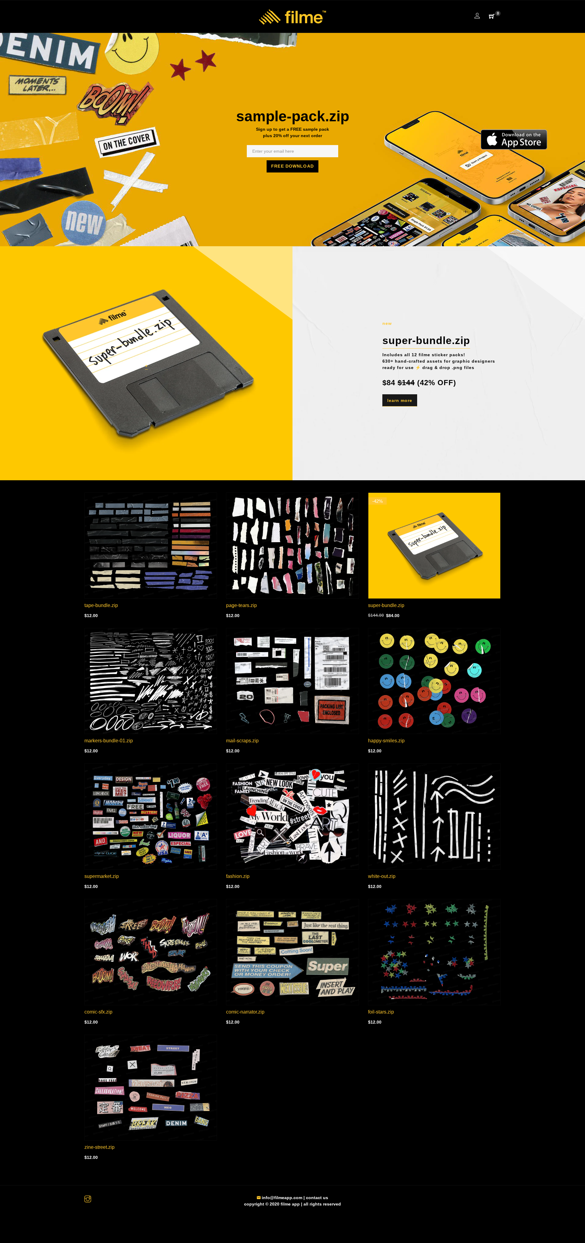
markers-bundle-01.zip (108, 740)
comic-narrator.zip (245, 1011)
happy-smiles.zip (386, 740)
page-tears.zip (241, 605)
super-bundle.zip (386, 605)
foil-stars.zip (381, 1011)
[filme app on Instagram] (87, 1199)
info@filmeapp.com (281, 1197)
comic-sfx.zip (98, 1011)
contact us (317, 1197)
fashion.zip (238, 876)
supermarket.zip (101, 876)
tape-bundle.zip (101, 605)
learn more (399, 400)
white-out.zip (381, 876)
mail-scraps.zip (242, 740)
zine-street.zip (99, 1147)
